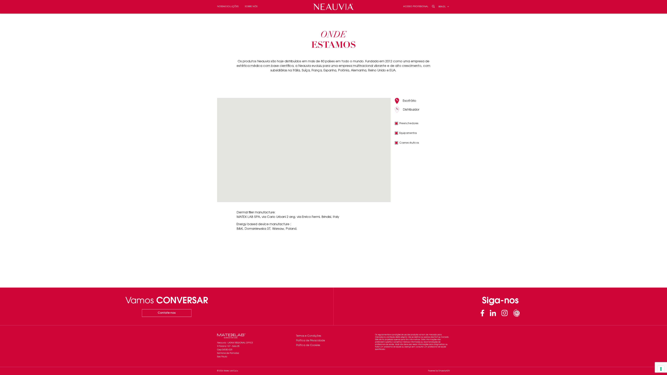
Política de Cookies (308, 345)
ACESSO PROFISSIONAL (415, 6)
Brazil (442, 6)
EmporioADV (444, 371)
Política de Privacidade (310, 341)
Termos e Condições (308, 336)
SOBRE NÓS (251, 6)
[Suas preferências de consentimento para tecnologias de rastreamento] (661, 369)
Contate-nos (167, 313)
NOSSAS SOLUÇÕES (227, 6)
